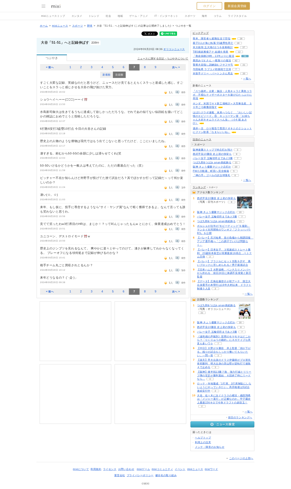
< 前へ (50, 67)
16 (238, 43)
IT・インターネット (166, 15)
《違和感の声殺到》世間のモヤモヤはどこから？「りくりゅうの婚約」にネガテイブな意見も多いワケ (224, 340)
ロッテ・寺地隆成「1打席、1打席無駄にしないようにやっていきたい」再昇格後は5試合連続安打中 (224, 387)
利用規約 (96, 469)
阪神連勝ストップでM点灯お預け (213, 149)
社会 (108, 15)
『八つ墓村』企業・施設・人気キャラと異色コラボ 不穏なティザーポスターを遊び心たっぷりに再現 (222, 95)
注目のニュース (202, 139)
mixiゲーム (143, 469)
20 (244, 73)
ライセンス (110, 469)
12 (239, 52)
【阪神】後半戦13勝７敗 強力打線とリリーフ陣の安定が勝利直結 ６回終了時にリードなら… (224, 375)
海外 (204, 15)
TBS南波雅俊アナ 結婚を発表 (210, 51)
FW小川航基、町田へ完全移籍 (211, 171)
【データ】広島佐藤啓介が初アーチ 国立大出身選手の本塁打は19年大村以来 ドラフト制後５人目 (224, 285)
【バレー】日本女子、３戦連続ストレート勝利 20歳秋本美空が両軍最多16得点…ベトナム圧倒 (224, 253)
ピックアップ (201, 33)
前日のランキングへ (240, 417)
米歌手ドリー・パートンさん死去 (213, 73)
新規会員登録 (237, 6)
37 (243, 47)
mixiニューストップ (53, 15)
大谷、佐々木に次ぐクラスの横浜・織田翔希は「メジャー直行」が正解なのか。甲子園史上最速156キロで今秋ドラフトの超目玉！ (224, 399)
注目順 (119, 74)
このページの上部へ (241, 458)
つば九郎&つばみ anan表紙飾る (212, 162)
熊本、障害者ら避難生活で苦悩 (211, 38)
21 (244, 65)
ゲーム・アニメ (138, 15)
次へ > (176, 67)
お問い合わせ (126, 469)
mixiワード (211, 469)
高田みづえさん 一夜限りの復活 (212, 60)
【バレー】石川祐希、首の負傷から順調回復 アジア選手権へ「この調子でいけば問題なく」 (225, 241)
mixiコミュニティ (162, 469)
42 (236, 60)
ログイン (209, 6)
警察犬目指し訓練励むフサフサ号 (213, 64)
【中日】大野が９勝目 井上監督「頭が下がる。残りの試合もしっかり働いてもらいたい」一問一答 (224, 352)
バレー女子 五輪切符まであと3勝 (213, 158)
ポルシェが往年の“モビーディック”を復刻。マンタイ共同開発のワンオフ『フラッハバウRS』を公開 (224, 229)
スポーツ (190, 15)
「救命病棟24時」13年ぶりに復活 (213, 56)
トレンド (94, 15)
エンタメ (77, 15)
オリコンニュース (174, 49)
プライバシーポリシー (140, 475)
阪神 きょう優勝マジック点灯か (212, 166)
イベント (180, 469)
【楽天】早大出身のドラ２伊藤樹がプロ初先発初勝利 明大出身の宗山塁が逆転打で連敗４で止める (224, 363)
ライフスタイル (237, 15)
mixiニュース (60, 25)
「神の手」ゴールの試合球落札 (211, 175)
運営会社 (119, 475)
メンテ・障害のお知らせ (210, 447)
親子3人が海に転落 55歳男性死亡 (213, 43)
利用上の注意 (203, 442)
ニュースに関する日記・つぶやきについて (162, 58)
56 (245, 56)
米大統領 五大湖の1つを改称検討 (213, 47)
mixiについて (81, 469)
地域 (120, 15)
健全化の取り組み (166, 475)
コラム (218, 15)
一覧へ (247, 78)
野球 (89, 25)
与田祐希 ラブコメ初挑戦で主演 (212, 69)
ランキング (199, 187)
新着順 (106, 74)
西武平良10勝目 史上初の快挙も (212, 153)
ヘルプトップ (203, 437)
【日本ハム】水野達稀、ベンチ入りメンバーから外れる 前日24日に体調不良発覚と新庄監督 (224, 273)
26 (241, 38)
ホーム (44, 25)
